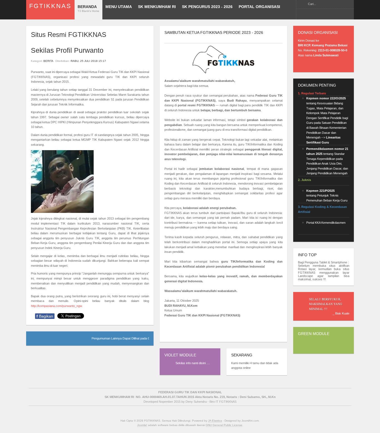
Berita (48, 60)
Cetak (140, 61)
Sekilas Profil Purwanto (67, 50)
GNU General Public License (224, 425)
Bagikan (44, 316)
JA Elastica (215, 420)
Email (146, 61)
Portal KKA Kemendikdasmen (326, 222)
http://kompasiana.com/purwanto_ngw (56, 306)
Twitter (321, 14)
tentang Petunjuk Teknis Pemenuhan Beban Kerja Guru (326, 195)
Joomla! (142, 425)
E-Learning (312, 14)
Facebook (303, 14)
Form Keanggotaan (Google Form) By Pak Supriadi (329, 14)
